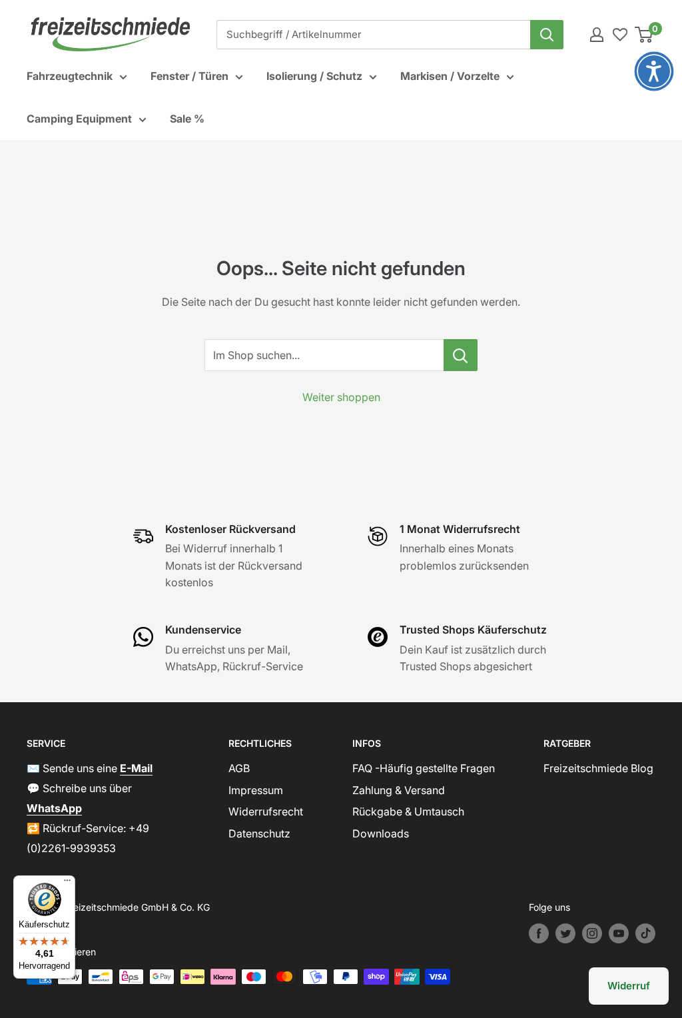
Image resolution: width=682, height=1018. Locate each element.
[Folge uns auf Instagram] (592, 933)
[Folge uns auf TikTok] (645, 933)
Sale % (187, 118)
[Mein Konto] (596, 34)
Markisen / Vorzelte (450, 76)
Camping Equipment (79, 118)
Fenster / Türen (189, 76)
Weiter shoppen (341, 397)
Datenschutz (259, 833)
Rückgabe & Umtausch (408, 811)
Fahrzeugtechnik (70, 76)
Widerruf (628, 985)
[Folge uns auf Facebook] (539, 933)
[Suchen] (546, 34)
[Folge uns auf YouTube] (619, 933)
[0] (644, 35)
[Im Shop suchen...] (461, 355)
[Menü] (67, 883)
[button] (654, 71)
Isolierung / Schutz (314, 76)
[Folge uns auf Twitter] (565, 933)
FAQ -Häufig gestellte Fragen (423, 768)
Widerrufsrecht (265, 811)
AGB (239, 768)
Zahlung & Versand (398, 790)
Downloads (380, 833)
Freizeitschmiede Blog (598, 768)
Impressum (255, 790)
